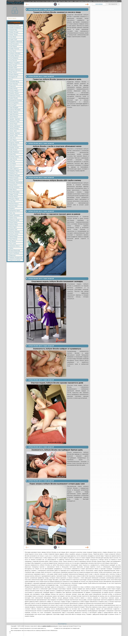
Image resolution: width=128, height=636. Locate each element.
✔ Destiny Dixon (13, 93)
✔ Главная (15, 22)
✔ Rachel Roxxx (13, 203)
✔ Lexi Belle (12, 164)
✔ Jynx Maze (12, 140)
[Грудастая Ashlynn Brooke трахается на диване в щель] (46, 110)
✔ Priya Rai (11, 201)
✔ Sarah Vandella (14, 215)
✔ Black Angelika (14, 63)
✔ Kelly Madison (13, 152)
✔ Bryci (10, 79)
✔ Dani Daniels (13, 84)
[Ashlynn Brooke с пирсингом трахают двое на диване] (46, 245)
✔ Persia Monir (13, 196)
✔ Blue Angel (12, 65)
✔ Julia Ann (12, 138)
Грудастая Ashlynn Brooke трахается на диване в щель (57, 79)
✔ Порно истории (14, 260)
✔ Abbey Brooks (13, 25)
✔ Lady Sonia (12, 159)
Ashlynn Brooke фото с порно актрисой (41, 9)
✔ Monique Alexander (15, 182)
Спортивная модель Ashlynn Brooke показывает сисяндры (57, 281)
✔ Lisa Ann (11, 166)
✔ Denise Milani (13, 91)
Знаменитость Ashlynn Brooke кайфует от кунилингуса (57, 349)
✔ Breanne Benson (14, 70)
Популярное (99, 4)
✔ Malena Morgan (14, 175)
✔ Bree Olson (12, 72)
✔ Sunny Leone (13, 234)
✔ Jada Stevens (13, 114)
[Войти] (14, 10)
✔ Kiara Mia (12, 154)
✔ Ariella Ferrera (13, 48)
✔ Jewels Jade (13, 135)
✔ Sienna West (13, 225)
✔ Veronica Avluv (14, 246)
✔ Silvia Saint (12, 227)
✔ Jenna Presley (13, 128)
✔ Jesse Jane (12, 131)
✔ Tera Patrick (12, 239)
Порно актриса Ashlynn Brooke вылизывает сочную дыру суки (57, 484)
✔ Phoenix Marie (13, 199)
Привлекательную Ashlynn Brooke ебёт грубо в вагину (57, 180)
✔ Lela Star (11, 161)
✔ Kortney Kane (13, 156)
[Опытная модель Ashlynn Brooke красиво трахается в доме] (46, 414)
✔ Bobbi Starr (12, 67)
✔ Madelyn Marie (13, 171)
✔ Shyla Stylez (13, 222)
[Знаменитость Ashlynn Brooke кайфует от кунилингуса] (46, 364)
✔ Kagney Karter (13, 142)
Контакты (62, 624)
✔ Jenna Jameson (14, 126)
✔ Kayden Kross (13, 147)
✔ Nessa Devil (12, 185)
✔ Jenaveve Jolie (13, 121)
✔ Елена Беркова (14, 250)
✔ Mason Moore (13, 180)
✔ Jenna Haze (12, 124)
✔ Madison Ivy (13, 173)
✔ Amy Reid (12, 37)
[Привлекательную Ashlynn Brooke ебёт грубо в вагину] (46, 195)
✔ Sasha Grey (12, 218)
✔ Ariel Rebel (12, 46)
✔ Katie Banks (12, 145)
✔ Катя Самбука (13, 253)
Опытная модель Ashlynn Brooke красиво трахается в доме (57, 383)
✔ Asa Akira (12, 51)
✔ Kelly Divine (12, 149)
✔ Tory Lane (12, 243)
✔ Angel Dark (12, 39)
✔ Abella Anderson (14, 27)
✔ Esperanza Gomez (15, 100)
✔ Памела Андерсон (15, 257)
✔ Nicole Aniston (13, 187)
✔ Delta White (12, 88)
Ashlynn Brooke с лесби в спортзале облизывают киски (57, 146)
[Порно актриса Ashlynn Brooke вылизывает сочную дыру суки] (46, 515)
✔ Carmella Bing (13, 81)
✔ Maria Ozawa (13, 178)
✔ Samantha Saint (14, 210)
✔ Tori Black (12, 241)
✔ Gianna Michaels (14, 110)
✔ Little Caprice (13, 168)
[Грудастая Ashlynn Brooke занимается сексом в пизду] (46, 43)
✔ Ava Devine (12, 60)
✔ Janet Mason (13, 117)
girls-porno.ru (50, 628)
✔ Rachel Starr (13, 206)
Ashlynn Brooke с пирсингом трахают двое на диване (57, 214)
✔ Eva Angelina (13, 102)
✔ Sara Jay (11, 213)
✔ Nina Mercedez (14, 192)
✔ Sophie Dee (12, 229)
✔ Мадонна (12, 255)
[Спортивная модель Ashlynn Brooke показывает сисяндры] (46, 313)
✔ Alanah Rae (12, 30)
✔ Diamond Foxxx (14, 95)
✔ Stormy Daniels (14, 232)
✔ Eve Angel (12, 105)
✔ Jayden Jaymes (14, 119)
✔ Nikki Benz (12, 189)
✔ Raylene (11, 208)
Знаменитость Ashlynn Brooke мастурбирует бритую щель (57, 450)
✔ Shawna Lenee (13, 220)
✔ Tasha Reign (13, 236)
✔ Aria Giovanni (13, 44)
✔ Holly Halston (13, 112)
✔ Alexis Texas (13, 34)
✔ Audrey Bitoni (13, 56)
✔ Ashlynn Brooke (14, 53)
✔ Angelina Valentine (15, 41)
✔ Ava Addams (13, 58)
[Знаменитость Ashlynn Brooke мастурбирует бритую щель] (46, 465)
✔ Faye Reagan (13, 107)
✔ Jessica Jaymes (14, 133)
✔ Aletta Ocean (13, 32)
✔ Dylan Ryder (13, 98)
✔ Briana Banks (13, 74)
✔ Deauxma (12, 86)
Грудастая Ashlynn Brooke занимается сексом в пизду (57, 12)
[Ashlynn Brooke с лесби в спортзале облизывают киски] (46, 161)
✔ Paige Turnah (13, 194)
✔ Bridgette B (12, 77)
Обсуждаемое (113, 4)
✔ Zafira (10, 248)
